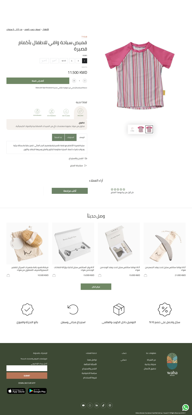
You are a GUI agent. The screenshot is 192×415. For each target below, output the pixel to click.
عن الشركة (151, 360)
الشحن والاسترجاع (89, 369)
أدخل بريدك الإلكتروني (39, 363)
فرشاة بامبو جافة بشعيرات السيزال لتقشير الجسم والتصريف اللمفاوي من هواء (29, 269)
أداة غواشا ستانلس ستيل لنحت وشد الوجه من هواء (120, 269)
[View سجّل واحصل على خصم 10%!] (165, 309)
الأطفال (45, 29)
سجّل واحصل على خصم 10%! (164, 322)
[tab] (80, 112)
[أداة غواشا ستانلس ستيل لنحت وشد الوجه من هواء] (119, 243)
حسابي (123, 360)
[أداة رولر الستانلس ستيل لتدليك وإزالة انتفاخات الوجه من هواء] (73, 243)
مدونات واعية (150, 364)
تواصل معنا (92, 360)
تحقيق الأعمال (150, 369)
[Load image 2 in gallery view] (141, 129)
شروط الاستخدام (90, 378)
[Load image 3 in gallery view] (132, 129)
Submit (27, 375)
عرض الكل (96, 287)
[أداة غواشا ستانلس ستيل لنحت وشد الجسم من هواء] (165, 243)
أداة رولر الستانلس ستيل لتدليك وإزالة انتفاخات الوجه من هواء (74, 269)
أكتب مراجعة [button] (69, 191)
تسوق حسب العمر (32, 29)
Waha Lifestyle (140, 413)
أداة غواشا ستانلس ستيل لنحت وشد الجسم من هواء (165, 269)
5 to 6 (63, 61)
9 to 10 (43, 61)
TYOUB (84, 36)
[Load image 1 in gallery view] (149, 129)
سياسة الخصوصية (89, 373)
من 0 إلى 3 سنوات (14, 29)
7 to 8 (53, 61)
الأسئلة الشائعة (90, 364)
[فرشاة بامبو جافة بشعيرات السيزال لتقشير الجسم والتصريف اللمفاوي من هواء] (27, 243)
